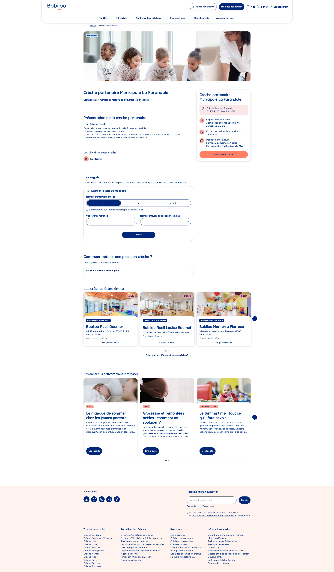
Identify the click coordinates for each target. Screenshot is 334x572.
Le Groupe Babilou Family (221, 560)
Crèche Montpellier (94, 550)
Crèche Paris (90, 560)
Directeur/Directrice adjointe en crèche (142, 538)
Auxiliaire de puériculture (134, 541)
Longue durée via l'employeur (102, 270)
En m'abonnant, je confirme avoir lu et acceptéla (219, 514)
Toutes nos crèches (205, 6)
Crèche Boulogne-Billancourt (99, 538)
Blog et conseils (201, 18)
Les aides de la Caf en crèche (185, 554)
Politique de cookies (218, 544)
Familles (103, 18)
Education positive (209, 407)
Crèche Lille (90, 541)
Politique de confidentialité (222, 541)
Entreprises (121, 18)
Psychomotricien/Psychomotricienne (140, 550)
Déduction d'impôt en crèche (185, 547)
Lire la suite (94, 451)
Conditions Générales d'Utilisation (226, 535)
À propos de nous (225, 18)
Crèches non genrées (181, 541)
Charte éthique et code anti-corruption (228, 554)
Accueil (93, 26)
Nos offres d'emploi (131, 560)
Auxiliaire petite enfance (134, 547)
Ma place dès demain (231, 6)
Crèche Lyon (90, 544)
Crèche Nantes (91, 554)
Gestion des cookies (218, 563)
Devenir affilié (215, 557)
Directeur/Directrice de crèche (137, 535)
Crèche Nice (90, 557)
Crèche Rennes (92, 563)
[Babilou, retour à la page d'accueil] (56, 7)
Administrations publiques (148, 18)
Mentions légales (217, 538)
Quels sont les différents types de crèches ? (167, 355)
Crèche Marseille (92, 547)
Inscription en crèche (181, 550)
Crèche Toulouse (92, 566)
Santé (89, 407)
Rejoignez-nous (177, 18)
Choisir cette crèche (223, 154)
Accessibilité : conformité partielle (226, 550)
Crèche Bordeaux (93, 535)
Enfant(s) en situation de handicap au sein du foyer (116, 209)
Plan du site (214, 547)
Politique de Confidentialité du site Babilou (214, 515)
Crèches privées (178, 544)
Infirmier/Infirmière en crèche (137, 557)
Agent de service (130, 554)
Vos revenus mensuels (103, 215)
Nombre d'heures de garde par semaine (165, 215)
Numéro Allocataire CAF (183, 557)
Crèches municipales (181, 538)
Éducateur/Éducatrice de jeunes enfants (142, 544)
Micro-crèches (177, 535)
